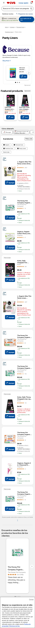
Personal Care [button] (19, 145)
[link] (26, 167)
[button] (29, 138)
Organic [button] (7, 145)
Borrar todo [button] (6, 152)
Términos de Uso (14, 626)
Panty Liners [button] (22, 148)
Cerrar (31, 599)
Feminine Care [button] (9, 148)
